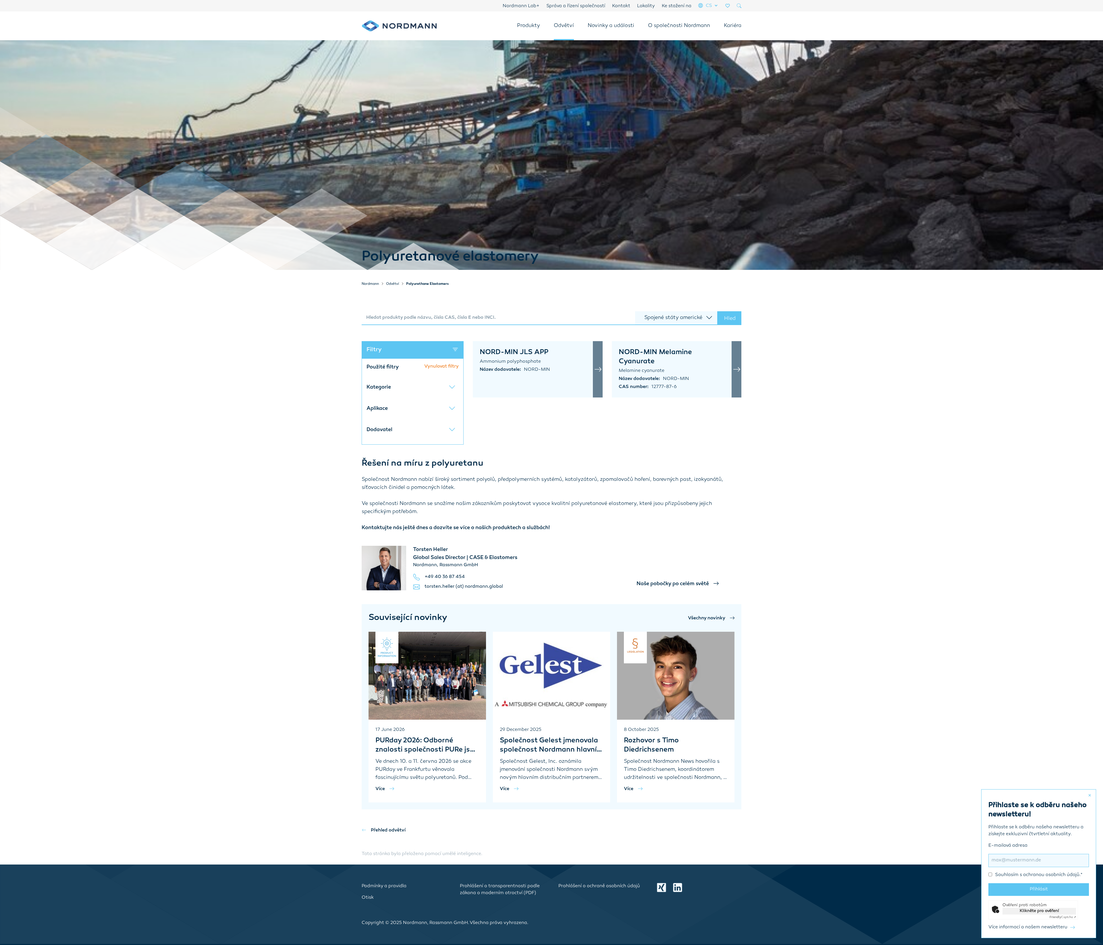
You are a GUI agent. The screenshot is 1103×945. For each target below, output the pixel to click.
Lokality (646, 6)
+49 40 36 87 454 (445, 577)
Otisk (368, 897)
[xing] (661, 887)
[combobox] (498, 318)
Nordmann (370, 284)
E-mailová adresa (1035, 860)
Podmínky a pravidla (384, 886)
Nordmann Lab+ (521, 6)
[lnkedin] (677, 887)
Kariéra (732, 26)
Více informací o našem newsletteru (1027, 927)
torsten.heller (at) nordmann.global (464, 586)
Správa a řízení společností (575, 6)
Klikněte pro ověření (1039, 911)
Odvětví (564, 26)
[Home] (399, 25)
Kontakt (621, 6)
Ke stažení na (676, 6)
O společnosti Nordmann (679, 26)
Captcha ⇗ (1063, 917)
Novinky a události (611, 26)
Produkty (528, 26)
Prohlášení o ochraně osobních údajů (599, 886)
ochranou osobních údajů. (1052, 875)
